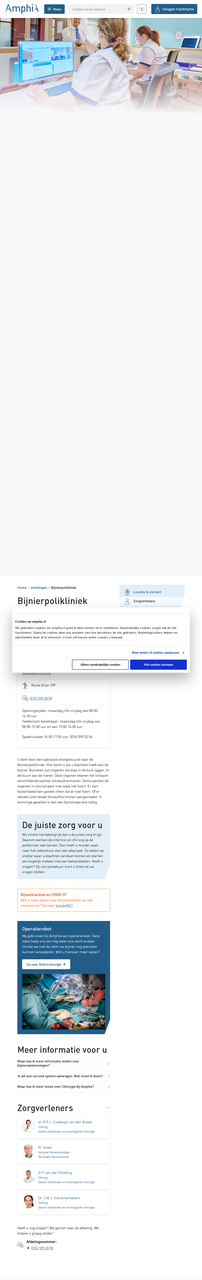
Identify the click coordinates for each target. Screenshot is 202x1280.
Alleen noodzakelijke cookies (100, 664)
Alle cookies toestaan (158, 664)
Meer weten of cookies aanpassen (155, 652)
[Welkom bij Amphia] (22, 9)
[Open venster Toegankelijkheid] (142, 9)
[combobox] (96, 9)
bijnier (64, 905)
